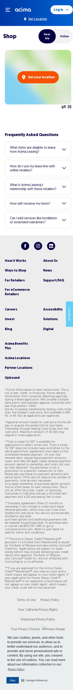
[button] (34, 680)
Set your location (41, 77)
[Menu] (9, 9)
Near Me (47, 36)
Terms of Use (26, 600)
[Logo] (23, 9)
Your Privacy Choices (25, 629)
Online (64, 36)
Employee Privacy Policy (38, 619)
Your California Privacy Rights (38, 609)
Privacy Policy (16, 669)
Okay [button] (12, 680)
